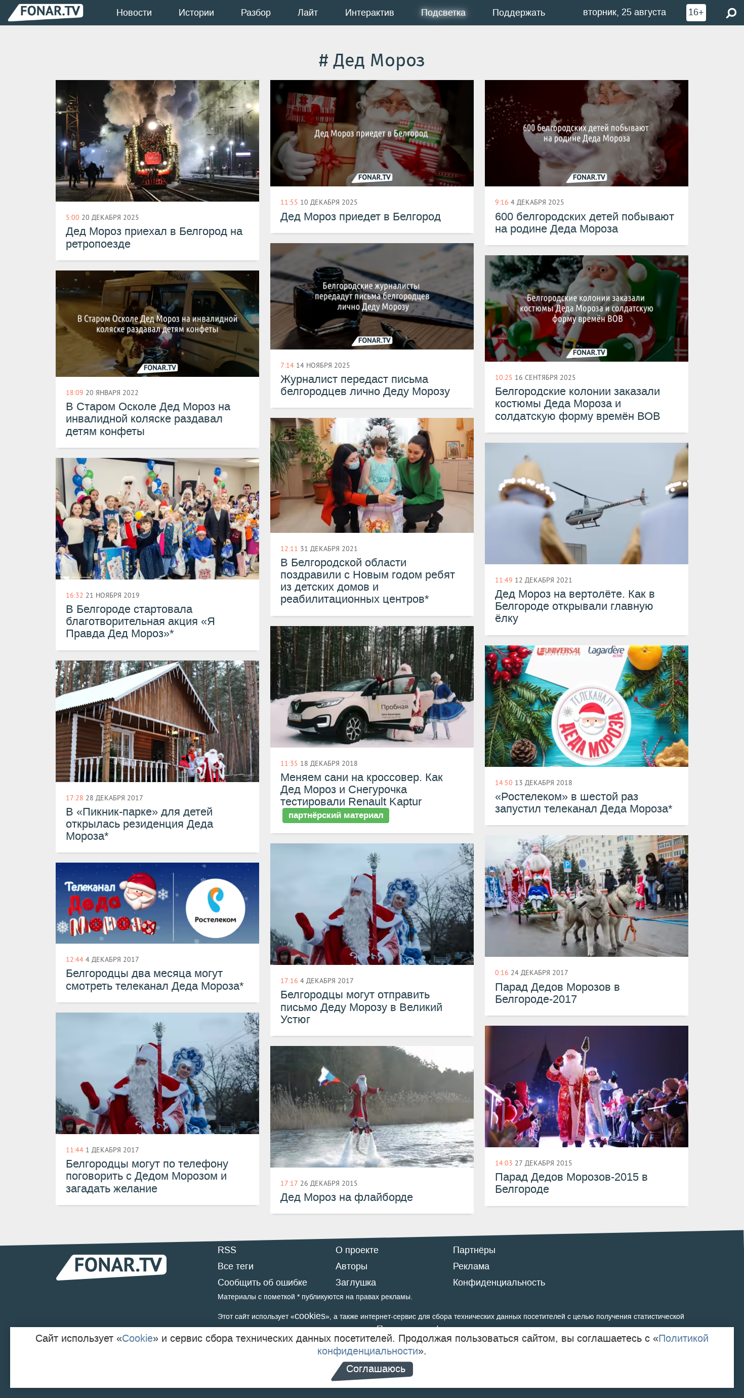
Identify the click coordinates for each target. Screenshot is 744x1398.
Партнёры (474, 1250)
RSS (227, 1250)
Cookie (137, 1338)
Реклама (471, 1266)
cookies (310, 1316)
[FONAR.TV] (46, 12)
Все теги (236, 1266)
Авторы (351, 1266)
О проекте (357, 1250)
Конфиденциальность (499, 1282)
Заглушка (356, 1282)
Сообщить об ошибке (262, 1282)
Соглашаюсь (375, 1368)
